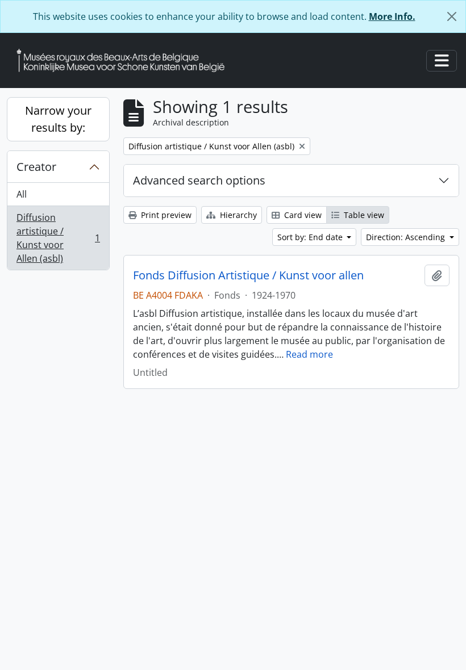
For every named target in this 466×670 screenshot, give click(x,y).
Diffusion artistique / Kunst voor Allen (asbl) (58, 238)
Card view (302, 215)
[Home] (125, 60)
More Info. (392, 16)
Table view (363, 215)
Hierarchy (237, 215)
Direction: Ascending (406, 237)
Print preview (165, 215)
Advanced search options (199, 180)
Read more (309, 354)
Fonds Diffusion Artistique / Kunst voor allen (248, 275)
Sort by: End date (311, 237)
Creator (36, 166)
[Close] (451, 16)
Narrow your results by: (58, 119)
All (21, 194)
